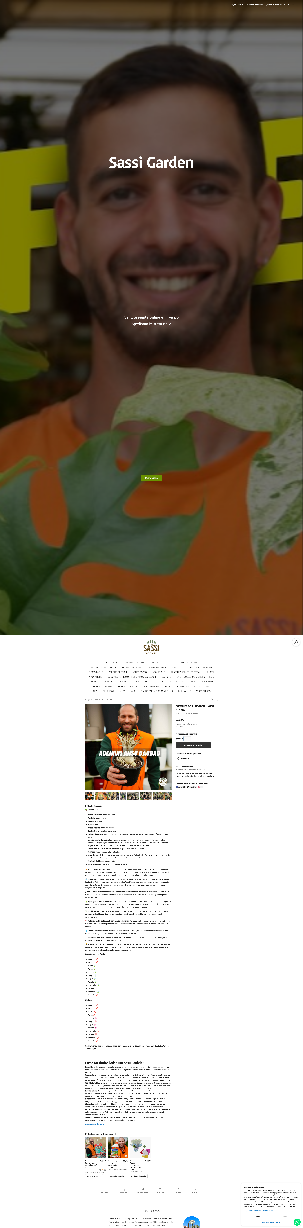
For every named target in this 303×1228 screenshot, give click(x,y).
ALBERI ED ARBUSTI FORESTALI (186, 672)
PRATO (168, 686)
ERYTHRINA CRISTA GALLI (103, 667)
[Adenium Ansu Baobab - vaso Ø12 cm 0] (89, 796)
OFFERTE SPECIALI (118, 672)
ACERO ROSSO (139, 672)
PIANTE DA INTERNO (128, 686)
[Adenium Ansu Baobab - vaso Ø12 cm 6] (159, 796)
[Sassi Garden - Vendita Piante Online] (151, 648)
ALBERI (210, 672)
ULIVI (122, 691)
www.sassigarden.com (94, 1124)
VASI (133, 691)
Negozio (88, 699)
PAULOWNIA (208, 681)
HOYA (148, 681)
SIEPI (94, 691)
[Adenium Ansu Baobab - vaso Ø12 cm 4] (133, 796)
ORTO (194, 681)
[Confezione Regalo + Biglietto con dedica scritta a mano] (140, 1147)
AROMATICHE (95, 677)
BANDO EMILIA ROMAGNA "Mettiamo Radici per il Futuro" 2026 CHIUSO (176, 691)
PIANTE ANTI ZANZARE (201, 667)
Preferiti (160, 1192)
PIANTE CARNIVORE (102, 686)
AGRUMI (108, 681)
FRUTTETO (94, 681)
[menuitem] (212, 699)
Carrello (178, 1192)
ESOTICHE (166, 677)
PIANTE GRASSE (151, 686)
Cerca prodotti (107, 1192)
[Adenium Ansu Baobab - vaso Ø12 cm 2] (113, 796)
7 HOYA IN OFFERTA (187, 662)
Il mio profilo (125, 1192)
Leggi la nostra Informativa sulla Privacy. (259, 1211)
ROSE (197, 686)
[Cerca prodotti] (296, 642)
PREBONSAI (183, 686)
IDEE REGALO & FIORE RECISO (170, 681)
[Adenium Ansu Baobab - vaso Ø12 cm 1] (101, 796)
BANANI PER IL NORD (136, 662)
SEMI (207, 686)
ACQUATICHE (158, 672)
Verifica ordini (142, 1192)
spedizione (180, 726)
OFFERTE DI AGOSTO (162, 662)
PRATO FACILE (96, 672)
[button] (184, 758)
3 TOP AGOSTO (113, 662)
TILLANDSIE (108, 691)
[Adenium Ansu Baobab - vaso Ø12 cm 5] (146, 796)
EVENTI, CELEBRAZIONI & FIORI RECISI (195, 677)
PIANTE (98, 699)
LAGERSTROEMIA (157, 667)
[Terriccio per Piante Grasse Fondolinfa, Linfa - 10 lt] (95, 1147)
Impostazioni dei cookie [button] (271, 1222)
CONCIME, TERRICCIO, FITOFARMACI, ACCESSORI (132, 677)
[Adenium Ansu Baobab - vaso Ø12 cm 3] (123, 796)
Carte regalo (196, 1192)
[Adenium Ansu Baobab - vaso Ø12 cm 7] (168, 796)
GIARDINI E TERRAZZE (129, 681)
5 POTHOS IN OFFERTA (132, 667)
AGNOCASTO (178, 667)
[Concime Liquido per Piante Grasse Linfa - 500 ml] (118, 1147)
